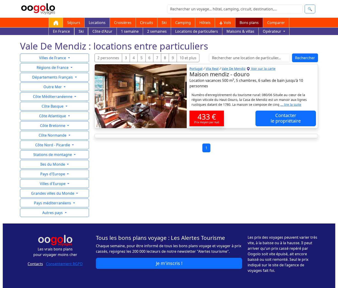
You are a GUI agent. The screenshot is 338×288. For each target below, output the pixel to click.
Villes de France (53, 57)
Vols (227, 22)
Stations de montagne (53, 154)
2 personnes (108, 57)
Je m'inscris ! (169, 263)
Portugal (196, 68)
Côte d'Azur (102, 31)
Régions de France (53, 67)
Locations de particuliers (196, 31)
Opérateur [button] (272, 31)
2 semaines (157, 31)
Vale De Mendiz (234, 68)
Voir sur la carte (262, 68)
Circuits (146, 22)
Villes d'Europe (53, 183)
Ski (164, 22)
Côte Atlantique (53, 115)
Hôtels (205, 22)
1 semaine (130, 31)
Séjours (73, 22)
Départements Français (53, 77)
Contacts (35, 263)
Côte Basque (53, 106)
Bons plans (249, 22)
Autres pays (53, 212)
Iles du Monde (53, 164)
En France (61, 31)
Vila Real (212, 68)
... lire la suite (290, 104)
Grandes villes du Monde (53, 193)
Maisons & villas (240, 31)
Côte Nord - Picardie (53, 144)
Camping (183, 22)
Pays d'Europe (53, 173)
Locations (97, 22)
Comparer (276, 22)
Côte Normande (53, 135)
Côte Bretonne (53, 125)
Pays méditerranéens (53, 203)
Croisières (123, 22)
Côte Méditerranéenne (53, 96)
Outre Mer (53, 86)
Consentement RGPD (64, 263)
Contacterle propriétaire (286, 118)
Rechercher (305, 57)
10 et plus (188, 57)
